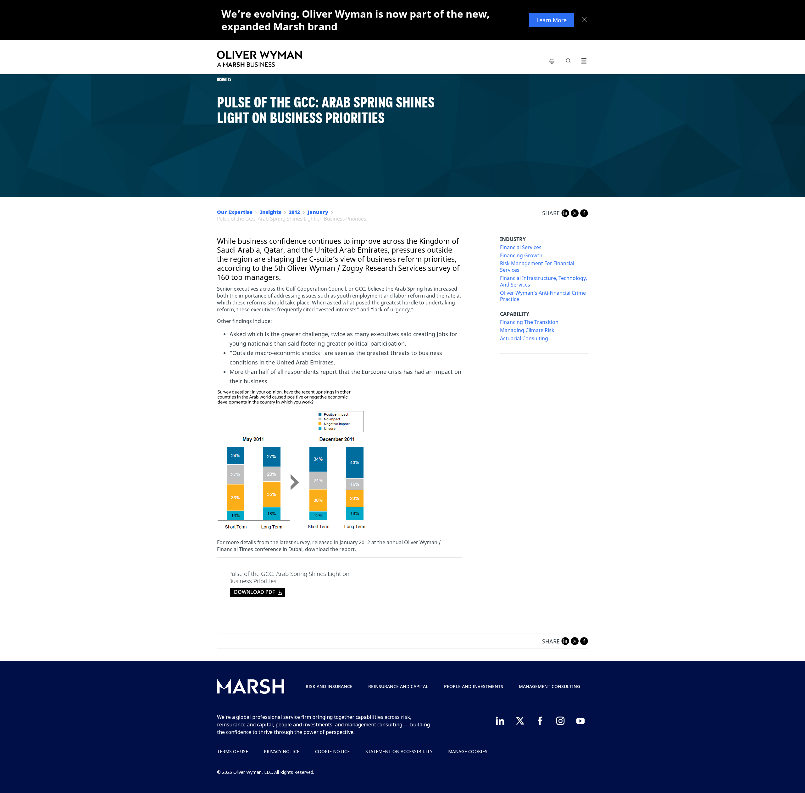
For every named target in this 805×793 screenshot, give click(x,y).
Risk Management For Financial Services (537, 266)
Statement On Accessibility (398, 751)
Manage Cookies (467, 751)
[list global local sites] (551, 62)
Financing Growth (521, 255)
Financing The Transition (529, 322)
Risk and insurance (329, 686)
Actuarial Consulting (524, 338)
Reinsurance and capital (398, 686)
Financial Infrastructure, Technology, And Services (543, 281)
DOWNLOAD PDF (254, 591)
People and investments (473, 686)
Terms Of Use (232, 751)
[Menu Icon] (582, 59)
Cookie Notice (332, 751)
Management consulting (549, 686)
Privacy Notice (281, 751)
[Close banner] (584, 20)
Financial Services (520, 247)
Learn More (551, 20)
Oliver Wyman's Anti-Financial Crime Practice (543, 296)
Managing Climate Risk (527, 330)
